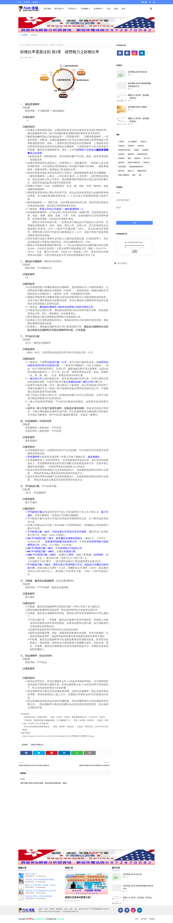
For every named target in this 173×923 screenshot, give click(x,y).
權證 (133, 175)
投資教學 (28, 45)
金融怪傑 (121, 158)
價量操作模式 (141, 171)
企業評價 (140, 146)
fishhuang (60, 919)
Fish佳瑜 (25, 57)
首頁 (19, 2)
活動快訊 (137, 158)
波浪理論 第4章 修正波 (137, 72)
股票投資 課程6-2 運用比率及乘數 (38, 896)
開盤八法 (131, 171)
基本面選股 (122, 167)
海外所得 (121, 162)
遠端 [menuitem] (116, 9)
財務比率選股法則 (37, 745)
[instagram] (150, 2)
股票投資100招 (142, 154)
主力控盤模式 (132, 141)
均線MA (136, 150)
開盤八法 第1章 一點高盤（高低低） (138, 119)
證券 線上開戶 (30, 874)
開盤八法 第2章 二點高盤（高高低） (138, 96)
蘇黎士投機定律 (123, 175)
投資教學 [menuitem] (97, 9)
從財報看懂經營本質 (136, 167)
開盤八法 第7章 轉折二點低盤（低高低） (41, 885)
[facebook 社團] (145, 2)
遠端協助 (35, 2)
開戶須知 (121, 171)
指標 (129, 158)
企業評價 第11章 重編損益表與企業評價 (40, 891)
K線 (140, 175)
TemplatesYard (39, 919)
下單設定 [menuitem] (71, 9)
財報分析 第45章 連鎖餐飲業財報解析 (39, 879)
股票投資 (131, 154)
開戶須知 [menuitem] (58, 9)
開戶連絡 (27, 2)
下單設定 (121, 141)
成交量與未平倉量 (124, 150)
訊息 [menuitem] (108, 9)
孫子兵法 (147, 158)
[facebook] (142, 2)
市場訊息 (121, 146)
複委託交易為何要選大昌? (78, 897)
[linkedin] (154, 2)
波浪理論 (121, 154)
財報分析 (146, 162)
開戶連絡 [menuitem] (47, 9)
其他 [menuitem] (123, 9)
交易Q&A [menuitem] (84, 9)
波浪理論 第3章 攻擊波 (137, 107)
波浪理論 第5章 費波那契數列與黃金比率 (139, 84)
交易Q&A (131, 146)
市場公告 (143, 141)
